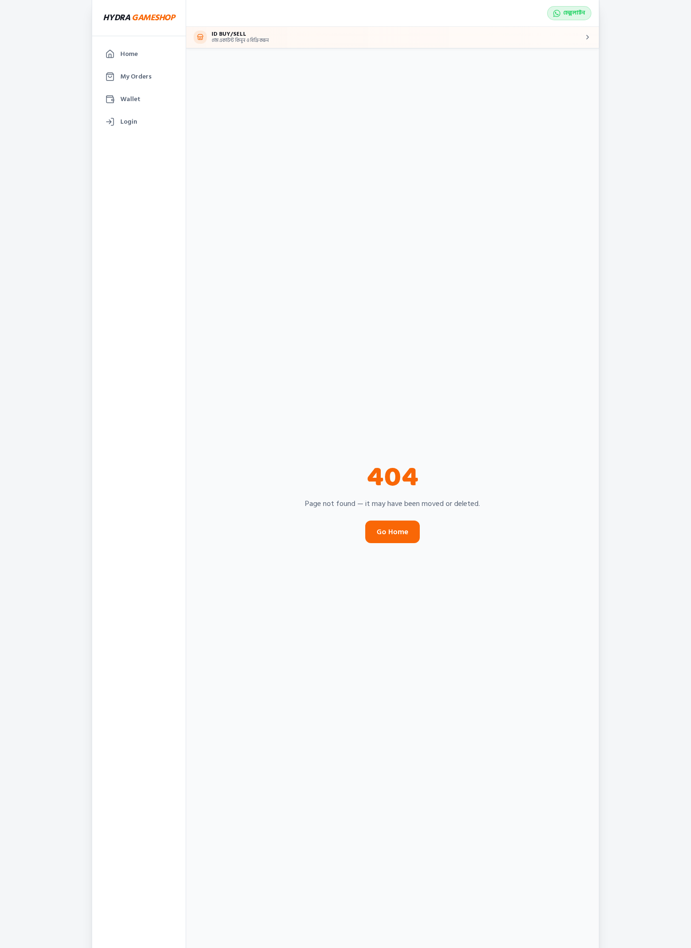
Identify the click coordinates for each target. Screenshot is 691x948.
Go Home (392, 532)
